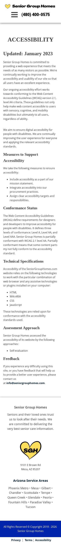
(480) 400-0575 (35, 14)
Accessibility (43, 540)
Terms (28, 540)
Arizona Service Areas (30, 480)
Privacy (16, 540)
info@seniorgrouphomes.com (25, 383)
